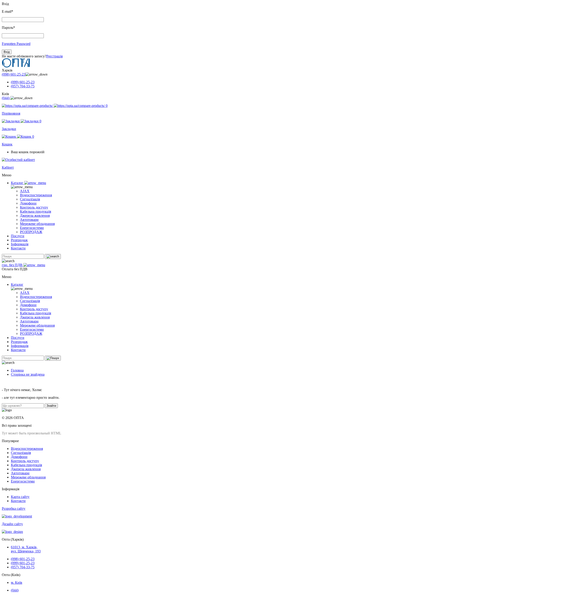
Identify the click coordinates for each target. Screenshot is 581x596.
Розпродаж (19, 240)
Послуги (17, 236)
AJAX (25, 191)
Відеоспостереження (36, 195)
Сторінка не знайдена (27, 374)
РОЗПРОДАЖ (31, 232)
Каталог (17, 183)
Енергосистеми (32, 228)
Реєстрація (54, 56)
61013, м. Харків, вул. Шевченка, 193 (26, 549)
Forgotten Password (16, 44)
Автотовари (29, 220)
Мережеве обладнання (37, 224)
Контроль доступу (34, 207)
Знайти (51, 405)
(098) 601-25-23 (13, 74)
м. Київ (16, 582)
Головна (17, 370)
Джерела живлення (35, 215)
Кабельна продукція (35, 211)
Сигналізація (30, 199)
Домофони (28, 203)
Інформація (19, 244)
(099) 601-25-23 (22, 82)
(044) (6, 98)
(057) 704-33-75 (22, 86)
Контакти (18, 248)
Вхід (7, 52)
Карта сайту (20, 497)
